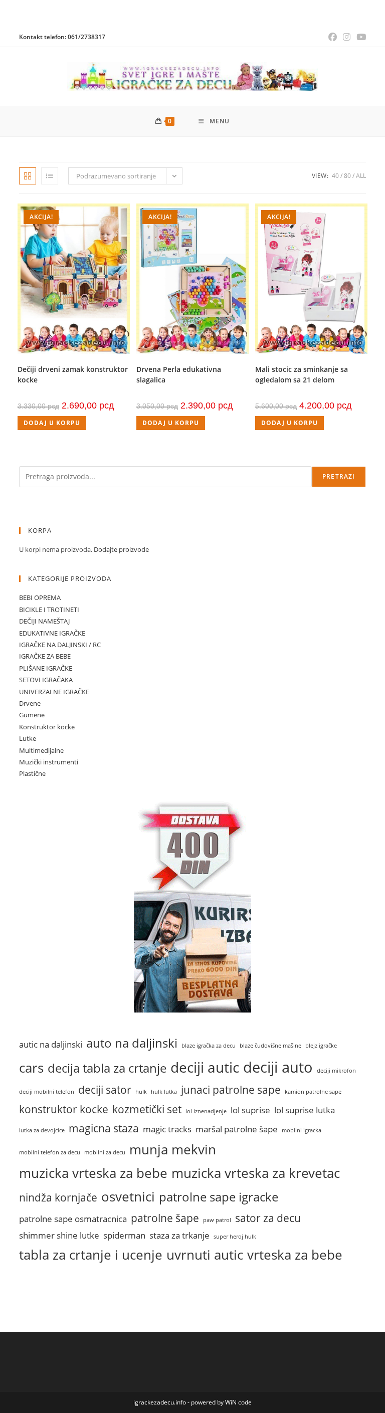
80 (347, 175)
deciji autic (204, 1067)
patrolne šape (165, 1217)
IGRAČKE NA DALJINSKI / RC (60, 644)
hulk (141, 1091)
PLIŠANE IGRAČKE (45, 668)
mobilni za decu (104, 1152)
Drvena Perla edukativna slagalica (178, 374)
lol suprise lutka (304, 1110)
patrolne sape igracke (218, 1197)
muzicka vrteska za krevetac (255, 1173)
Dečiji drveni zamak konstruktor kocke (73, 374)
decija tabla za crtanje (107, 1068)
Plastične (32, 773)
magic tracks (167, 1129)
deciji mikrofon (336, 1070)
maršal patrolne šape (237, 1129)
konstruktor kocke (63, 1109)
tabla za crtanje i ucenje (90, 1255)
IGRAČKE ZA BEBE (45, 656)
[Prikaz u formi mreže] (27, 175)
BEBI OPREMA (40, 597)
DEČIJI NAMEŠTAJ (44, 621)
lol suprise (250, 1110)
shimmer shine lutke (59, 1235)
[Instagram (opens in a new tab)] (346, 37)
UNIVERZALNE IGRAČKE (54, 691)
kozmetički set (146, 1109)
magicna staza (104, 1128)
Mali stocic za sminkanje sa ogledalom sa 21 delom (301, 374)
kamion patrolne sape (313, 1091)
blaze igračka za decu (208, 1045)
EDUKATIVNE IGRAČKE (52, 633)
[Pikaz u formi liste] (49, 175)
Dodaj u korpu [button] (52, 423)
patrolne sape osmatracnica (73, 1219)
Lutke (27, 738)
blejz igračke (321, 1045)
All (361, 175)
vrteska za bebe (294, 1255)
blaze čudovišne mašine (270, 1045)
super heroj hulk (235, 1236)
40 (335, 175)
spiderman (124, 1235)
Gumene (32, 714)
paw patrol (217, 1220)
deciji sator (104, 1089)
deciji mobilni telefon (46, 1091)
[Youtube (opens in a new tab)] (359, 37)
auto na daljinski (131, 1043)
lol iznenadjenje (206, 1111)
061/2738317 (86, 37)
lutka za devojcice (42, 1130)
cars (31, 1068)
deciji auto (278, 1067)
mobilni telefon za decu (49, 1152)
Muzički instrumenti (48, 761)
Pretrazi (338, 476)
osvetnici (128, 1196)
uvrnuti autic (204, 1255)
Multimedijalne (41, 750)
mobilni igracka (301, 1130)
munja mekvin (172, 1149)
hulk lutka (164, 1091)
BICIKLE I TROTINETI (49, 609)
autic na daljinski (50, 1044)
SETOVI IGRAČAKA (46, 679)
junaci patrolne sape (231, 1089)
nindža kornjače (58, 1197)
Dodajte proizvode (121, 549)
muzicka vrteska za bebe (93, 1173)
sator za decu (268, 1217)
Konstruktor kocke (47, 726)
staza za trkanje (179, 1235)
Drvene (30, 703)
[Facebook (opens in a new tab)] (332, 37)
